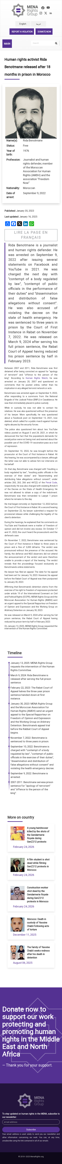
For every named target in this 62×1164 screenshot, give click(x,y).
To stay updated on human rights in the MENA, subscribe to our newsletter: (31, 1115)
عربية (38, 24)
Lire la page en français (31, 235)
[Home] (25, 10)
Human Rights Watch (37, 378)
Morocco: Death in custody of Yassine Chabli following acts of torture (38, 924)
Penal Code (51, 482)
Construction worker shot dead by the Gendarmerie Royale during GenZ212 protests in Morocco (37, 894)
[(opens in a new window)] (43, 8)
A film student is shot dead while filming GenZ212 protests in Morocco (38, 864)
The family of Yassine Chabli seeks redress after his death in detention (38, 952)
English (22, 24)
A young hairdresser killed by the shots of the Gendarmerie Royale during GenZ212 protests (38, 835)
